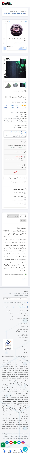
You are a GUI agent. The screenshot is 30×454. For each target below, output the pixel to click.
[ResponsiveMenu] (26, 3)
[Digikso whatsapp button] (15, 442)
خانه (25, 11)
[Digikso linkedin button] (7, 442)
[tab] (23, 216)
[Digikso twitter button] (19, 442)
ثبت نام (12, 319)
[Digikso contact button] (3, 444)
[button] (3, 451)
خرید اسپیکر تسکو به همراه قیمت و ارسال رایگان (22, 330)
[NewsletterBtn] (3, 298)
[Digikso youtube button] (11, 442)
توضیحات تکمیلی (12, 216)
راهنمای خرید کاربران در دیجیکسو (22, 314)
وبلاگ (27, 344)
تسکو (9, 234)
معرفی (22, 216)
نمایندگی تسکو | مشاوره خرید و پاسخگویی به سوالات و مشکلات (22, 324)
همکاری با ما (25, 346)
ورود (13, 316)
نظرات (22, 220)
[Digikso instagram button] (23, 442)
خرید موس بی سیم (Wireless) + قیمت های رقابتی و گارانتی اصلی (22, 335)
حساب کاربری (11, 313)
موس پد (10, 11)
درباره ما (26, 352)
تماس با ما (25, 349)
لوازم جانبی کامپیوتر (18, 11)
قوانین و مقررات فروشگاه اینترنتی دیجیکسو (22, 319)
